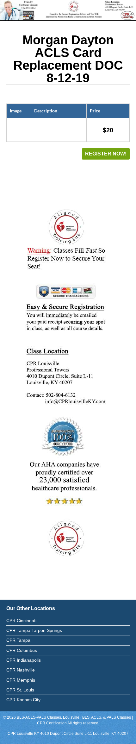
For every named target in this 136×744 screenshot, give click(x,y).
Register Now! (106, 153)
